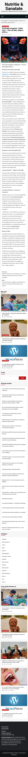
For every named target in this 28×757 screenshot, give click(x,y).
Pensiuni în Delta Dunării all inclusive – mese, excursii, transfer (13, 528)
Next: (13, 283)
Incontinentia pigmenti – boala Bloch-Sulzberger (14, 503)
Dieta (3, 547)
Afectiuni (4, 539)
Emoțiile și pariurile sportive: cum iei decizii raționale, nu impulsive (12, 463)
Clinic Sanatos (4, 726)
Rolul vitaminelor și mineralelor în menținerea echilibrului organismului (13, 420)
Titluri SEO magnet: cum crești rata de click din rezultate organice (13, 457)
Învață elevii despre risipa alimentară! (11, 469)
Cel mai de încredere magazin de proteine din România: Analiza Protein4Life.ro (13, 474)
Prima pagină (4, 20)
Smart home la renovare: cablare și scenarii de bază (13, 487)
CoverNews (21, 752)
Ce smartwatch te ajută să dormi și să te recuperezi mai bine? (11, 414)
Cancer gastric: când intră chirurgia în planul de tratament (13, 389)
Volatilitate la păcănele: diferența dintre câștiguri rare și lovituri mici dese (14, 445)
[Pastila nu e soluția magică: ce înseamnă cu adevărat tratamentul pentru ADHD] (14, 650)
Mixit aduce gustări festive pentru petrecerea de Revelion (13, 432)
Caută (3, 373)
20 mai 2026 (9, 664)
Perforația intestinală (7, 498)
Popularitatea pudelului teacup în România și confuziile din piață (13, 395)
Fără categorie (5, 553)
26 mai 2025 (9, 34)
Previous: (14, 274)
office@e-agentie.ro (6, 733)
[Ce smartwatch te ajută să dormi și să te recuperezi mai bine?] (14, 353)
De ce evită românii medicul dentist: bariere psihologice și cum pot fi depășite (12, 408)
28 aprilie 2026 (10, 367)
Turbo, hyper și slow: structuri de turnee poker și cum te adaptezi (14, 451)
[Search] (26, 16)
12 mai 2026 (11, 690)
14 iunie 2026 (9, 342)
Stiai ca (3, 576)
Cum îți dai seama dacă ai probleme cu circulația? (13, 512)
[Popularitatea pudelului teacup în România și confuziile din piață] (14, 328)
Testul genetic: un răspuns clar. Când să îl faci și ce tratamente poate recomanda (14, 493)
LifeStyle (4, 559)
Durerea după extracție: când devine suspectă (13, 507)
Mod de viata (5, 562)
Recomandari (5, 26)
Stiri (3, 579)
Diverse (4, 550)
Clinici (3, 545)
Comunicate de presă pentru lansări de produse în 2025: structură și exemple (13, 439)
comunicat (5, 690)
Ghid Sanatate (4, 728)
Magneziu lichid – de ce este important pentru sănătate (13, 480)
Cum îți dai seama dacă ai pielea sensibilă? (12, 517)
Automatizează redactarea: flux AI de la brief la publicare (13, 522)
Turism (3, 582)
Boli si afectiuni (5, 542)
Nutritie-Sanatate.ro (6, 737)
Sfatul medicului (6, 573)
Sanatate (4, 570)
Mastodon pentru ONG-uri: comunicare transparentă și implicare (11, 426)
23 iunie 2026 (9, 316)
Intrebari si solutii (6, 556)
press (4, 34)
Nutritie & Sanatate (14, 6)
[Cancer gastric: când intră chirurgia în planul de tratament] (14, 302)
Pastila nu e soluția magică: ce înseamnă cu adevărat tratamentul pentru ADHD (12, 401)
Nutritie (4, 565)
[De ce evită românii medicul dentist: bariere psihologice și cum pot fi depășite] (14, 676)
